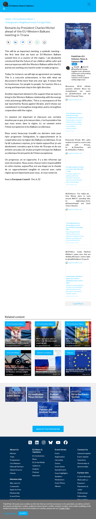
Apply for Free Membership (48, 429)
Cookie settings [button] (10, 513)
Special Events (60, 470)
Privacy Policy (82, 499)
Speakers (58, 476)
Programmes (15, 460)
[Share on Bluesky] (22, 42)
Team (12, 457)
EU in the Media (38, 462)
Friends (13, 473)
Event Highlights (61, 473)
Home (8, 19)
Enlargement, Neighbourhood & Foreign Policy (28, 22)
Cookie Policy (64, 508)
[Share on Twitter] (8, 42)
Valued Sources (16, 470)
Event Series (60, 466)
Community (14, 486)
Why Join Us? (15, 483)
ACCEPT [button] (23, 513)
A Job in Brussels (84, 476)
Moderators (59, 480)
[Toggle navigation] (89, 4)
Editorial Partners (17, 466)
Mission (13, 453)
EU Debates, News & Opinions (21, 6)
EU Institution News (23, 19)
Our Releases (15, 463)
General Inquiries (84, 453)
